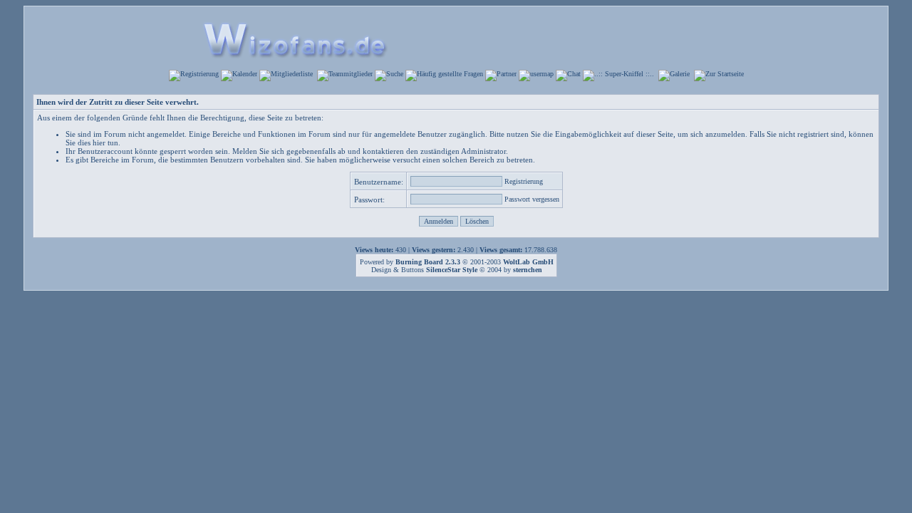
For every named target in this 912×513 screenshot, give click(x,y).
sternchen (527, 270)
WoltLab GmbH (528, 262)
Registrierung (523, 181)
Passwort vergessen (531, 199)
